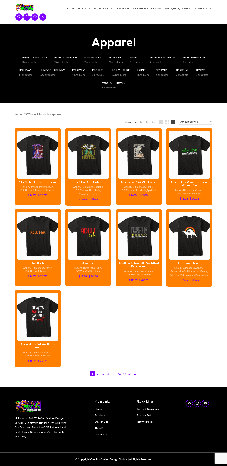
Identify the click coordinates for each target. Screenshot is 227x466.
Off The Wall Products (36, 114)
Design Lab (122, 8)
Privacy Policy (145, 415)
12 (141, 122)
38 (129, 374)
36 (119, 374)
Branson (48, 186)
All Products (102, 8)
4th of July (28, 186)
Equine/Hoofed (179, 271)
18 (147, 122)
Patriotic (50, 190)
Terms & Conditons (148, 409)
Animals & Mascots (184, 267)
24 (153, 122)
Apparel (38, 186)
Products (100, 415)
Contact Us (203, 8)
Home (70, 8)
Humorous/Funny (143, 186)
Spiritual (151, 190)
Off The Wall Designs (147, 8)
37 (124, 374)
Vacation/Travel (88, 194)
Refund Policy (145, 421)
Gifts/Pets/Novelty (178, 8)
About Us (83, 8)
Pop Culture (202, 275)
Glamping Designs (93, 186)
